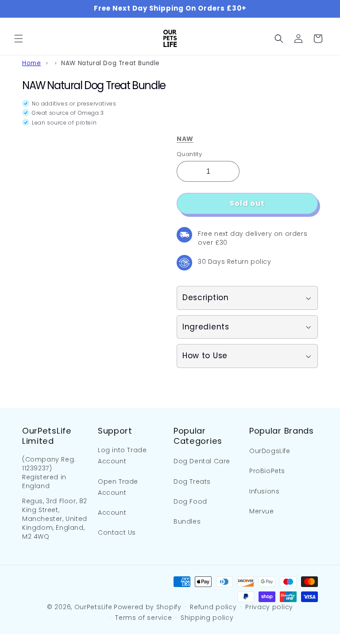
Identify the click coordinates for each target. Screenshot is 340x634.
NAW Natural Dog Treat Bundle (110, 63)
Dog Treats (192, 481)
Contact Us (117, 532)
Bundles (187, 521)
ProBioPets (267, 470)
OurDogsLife (269, 450)
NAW (185, 138)
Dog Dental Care (202, 461)
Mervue (261, 511)
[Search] (279, 38)
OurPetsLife (93, 607)
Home (31, 63)
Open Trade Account (118, 487)
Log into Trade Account (122, 456)
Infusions (264, 491)
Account (112, 512)
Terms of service (143, 617)
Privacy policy (269, 607)
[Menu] (18, 38)
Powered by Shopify (148, 607)
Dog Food (190, 501)
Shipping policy (207, 617)
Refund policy (213, 607)
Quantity (189, 154)
